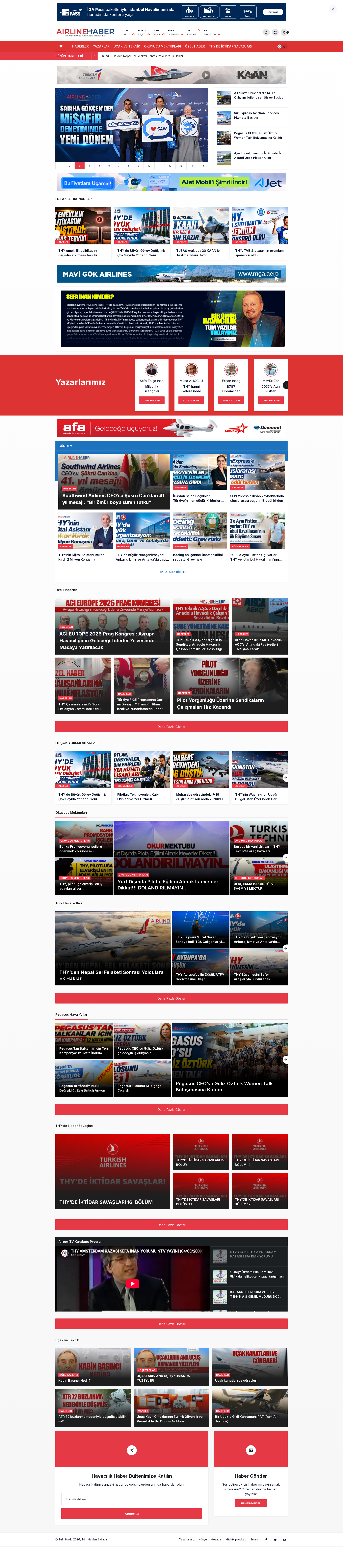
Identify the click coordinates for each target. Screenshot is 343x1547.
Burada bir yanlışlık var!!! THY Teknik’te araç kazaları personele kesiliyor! (257, 851)
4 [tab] (89, 165)
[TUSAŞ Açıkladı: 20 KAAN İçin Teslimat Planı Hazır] (83, 234)
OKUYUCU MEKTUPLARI (162, 46)
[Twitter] (275, 1539)
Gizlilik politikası (236, 1539)
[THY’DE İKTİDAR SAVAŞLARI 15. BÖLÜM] (201, 1152)
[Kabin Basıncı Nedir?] (93, 1367)
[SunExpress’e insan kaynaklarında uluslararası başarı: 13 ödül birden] (257, 482)
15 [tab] (202, 165)
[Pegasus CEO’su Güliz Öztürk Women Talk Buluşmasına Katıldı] (251, 138)
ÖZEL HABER (195, 46)
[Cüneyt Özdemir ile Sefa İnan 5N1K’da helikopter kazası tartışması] (248, 1276)
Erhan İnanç (231, 381)
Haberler (69, 488)
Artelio (112, 1539)
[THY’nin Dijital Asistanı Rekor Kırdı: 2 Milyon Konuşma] (85, 537)
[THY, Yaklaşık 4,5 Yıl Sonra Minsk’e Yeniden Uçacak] (201, 234)
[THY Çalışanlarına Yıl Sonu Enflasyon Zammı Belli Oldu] (83, 686)
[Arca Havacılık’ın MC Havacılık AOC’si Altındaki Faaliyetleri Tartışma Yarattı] (260, 626)
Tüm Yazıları (151, 400)
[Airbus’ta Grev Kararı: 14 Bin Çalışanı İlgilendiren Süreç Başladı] (251, 98)
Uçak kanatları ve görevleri (236, 1381)
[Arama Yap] (266, 32)
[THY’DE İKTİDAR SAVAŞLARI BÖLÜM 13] (201, 1191)
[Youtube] (284, 1539)
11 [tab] (160, 165)
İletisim (255, 1539)
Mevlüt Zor (270, 381)
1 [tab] (60, 165)
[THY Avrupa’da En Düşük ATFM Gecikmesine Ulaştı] (200, 966)
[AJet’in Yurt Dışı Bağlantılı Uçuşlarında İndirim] (131, 125)
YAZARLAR (101, 46)
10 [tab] (149, 165)
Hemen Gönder (251, 1503)
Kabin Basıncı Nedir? (74, 1381)
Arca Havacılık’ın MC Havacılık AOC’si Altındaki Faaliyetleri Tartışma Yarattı (258, 644)
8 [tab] (129, 165)
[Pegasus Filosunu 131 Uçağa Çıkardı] (142, 1078)
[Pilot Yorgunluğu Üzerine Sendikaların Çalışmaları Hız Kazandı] (230, 686)
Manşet (143, 1410)
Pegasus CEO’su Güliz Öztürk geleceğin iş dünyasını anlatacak (140, 1053)
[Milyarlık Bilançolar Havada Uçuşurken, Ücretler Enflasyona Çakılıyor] (201, 777)
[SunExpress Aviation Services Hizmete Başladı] (251, 118)
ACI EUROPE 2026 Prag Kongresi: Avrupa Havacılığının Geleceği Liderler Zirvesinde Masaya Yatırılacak (107, 640)
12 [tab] (170, 165)
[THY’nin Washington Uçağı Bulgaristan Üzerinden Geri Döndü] (142, 777)
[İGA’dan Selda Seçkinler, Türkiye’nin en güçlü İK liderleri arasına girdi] (200, 482)
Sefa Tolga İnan (152, 381)
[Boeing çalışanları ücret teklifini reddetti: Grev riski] (200, 537)
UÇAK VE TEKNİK (127, 46)
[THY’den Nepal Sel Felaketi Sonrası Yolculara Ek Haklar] (113, 948)
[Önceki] (89, 56)
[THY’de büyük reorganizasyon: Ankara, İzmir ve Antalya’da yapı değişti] (143, 537)
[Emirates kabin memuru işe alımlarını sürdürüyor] (260, 777)
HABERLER (80, 46)
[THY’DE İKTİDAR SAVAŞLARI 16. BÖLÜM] (112, 1171)
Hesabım (216, 1539)
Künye (203, 1539)
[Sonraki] (95, 56)
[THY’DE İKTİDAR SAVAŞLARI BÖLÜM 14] (260, 1152)
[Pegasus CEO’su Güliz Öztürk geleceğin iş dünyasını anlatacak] (142, 1041)
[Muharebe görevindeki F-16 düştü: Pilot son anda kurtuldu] (83, 777)
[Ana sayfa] (60, 46)
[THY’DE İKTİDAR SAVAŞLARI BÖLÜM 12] (260, 1191)
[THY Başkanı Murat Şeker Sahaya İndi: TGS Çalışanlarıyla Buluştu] (200, 929)
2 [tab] (69, 165)
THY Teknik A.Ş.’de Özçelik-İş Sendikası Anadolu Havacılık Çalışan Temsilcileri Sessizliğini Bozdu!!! (200, 647)
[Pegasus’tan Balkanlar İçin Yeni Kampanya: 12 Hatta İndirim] (84, 1041)
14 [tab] (192, 165)
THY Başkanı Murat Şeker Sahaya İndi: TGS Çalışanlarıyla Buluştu (200, 941)
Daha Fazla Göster (173, 572)
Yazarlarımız (187, 1539)
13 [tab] (181, 165)
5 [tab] (99, 165)
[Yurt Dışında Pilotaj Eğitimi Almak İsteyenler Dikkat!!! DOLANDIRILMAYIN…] (171, 858)
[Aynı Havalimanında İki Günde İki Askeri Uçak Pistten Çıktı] (251, 158)
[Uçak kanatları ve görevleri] (250, 1367)
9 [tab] (139, 165)
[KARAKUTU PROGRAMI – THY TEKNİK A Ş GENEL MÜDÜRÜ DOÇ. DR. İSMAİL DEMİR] (248, 1297)
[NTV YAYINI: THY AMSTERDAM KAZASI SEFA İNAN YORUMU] (248, 1256)
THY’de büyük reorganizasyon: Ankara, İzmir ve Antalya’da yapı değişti (258, 941)
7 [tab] (119, 165)
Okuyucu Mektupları (133, 874)
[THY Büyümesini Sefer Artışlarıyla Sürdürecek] (259, 966)
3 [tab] (79, 165)
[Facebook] (266, 1539)
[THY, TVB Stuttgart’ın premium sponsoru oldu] (142, 234)
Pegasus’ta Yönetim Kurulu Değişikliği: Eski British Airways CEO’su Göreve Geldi (83, 1090)
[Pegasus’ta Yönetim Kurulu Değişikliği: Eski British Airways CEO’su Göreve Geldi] (84, 1078)
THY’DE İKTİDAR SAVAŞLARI (230, 46)
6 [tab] (109, 165)
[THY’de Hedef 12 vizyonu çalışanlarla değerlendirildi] (260, 234)
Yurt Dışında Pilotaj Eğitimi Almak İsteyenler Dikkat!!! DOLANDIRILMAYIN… (168, 884)
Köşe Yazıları (68, 1374)
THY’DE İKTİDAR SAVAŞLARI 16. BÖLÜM (106, 1202)
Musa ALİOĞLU (191, 381)
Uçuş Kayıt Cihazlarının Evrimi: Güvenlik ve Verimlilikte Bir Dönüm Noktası (170, 1419)
